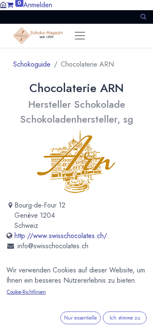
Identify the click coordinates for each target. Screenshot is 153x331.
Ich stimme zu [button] (125, 318)
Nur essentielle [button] (80, 318)
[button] (143, 17)
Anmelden (37, 5)
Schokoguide (32, 64)
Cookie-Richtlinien (26, 292)
